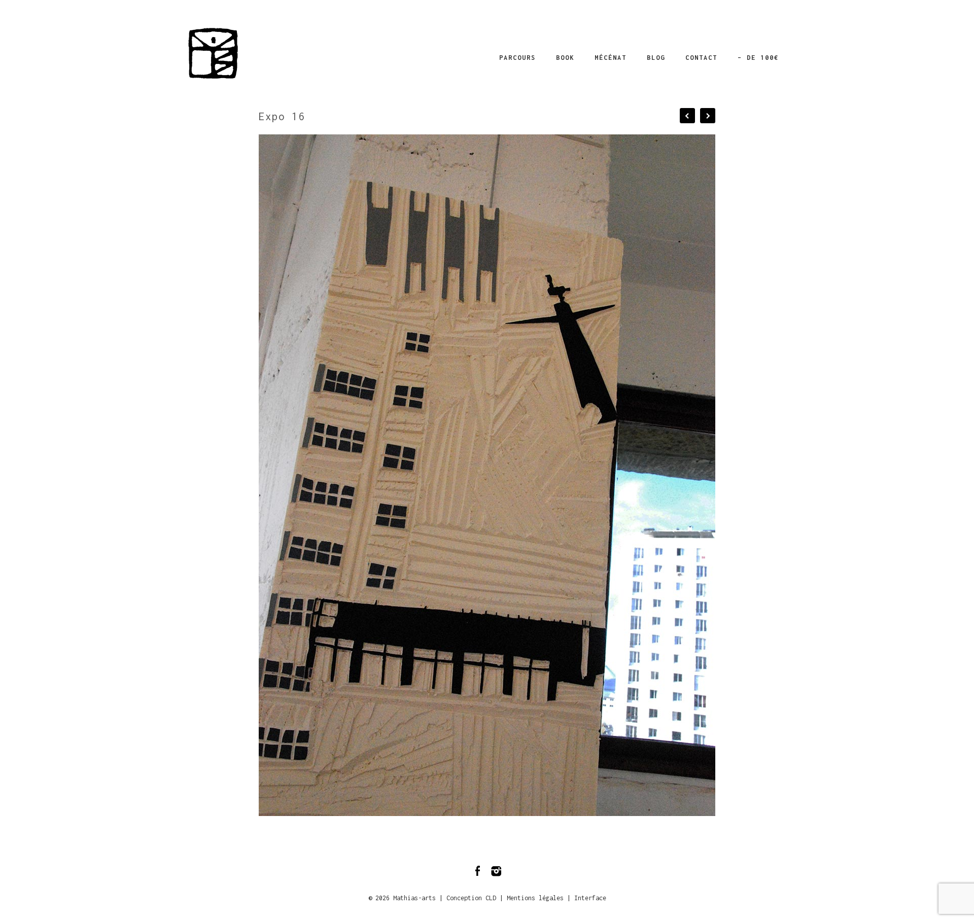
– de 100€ (758, 57)
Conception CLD (471, 898)
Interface (590, 898)
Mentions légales (535, 898)
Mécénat (611, 57)
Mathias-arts (414, 898)
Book (565, 57)
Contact (701, 57)
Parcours (517, 57)
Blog (656, 57)
